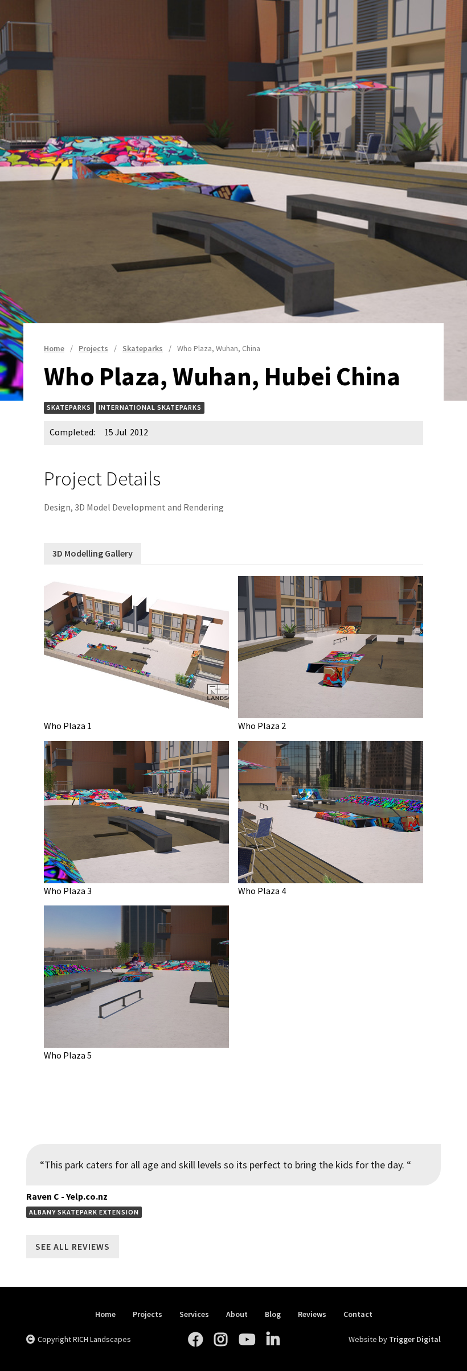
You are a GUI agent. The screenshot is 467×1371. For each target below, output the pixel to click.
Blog (273, 1314)
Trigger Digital (415, 1339)
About (237, 1314)
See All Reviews (72, 1246)
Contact (357, 1314)
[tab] (92, 553)
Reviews (312, 1314)
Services (194, 1314)
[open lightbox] (136, 647)
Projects (147, 1314)
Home (105, 1314)
